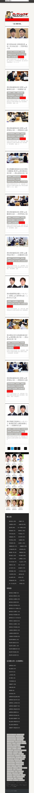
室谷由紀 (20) (12, 693)
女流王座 (20, 496)
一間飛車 (9, 748)
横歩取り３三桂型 (11, 762)
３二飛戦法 (16, 780)
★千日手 (9, 388)
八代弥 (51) (21, 580)
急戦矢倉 (23, 755)
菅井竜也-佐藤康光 (11, 220)
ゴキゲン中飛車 (17, 745)
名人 (14, 462)
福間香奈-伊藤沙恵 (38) (14, 709)
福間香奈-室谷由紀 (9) (14, 715)
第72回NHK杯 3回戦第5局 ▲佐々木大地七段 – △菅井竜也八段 (17, 46)
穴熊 (16, 771)
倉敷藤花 (20, 508)
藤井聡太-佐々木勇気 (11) (15, 608)
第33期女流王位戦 (15, 342)
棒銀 (24, 757)
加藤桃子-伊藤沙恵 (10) (14, 727)
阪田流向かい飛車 (20, 776)
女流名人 (8, 508)
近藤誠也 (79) (12, 536)
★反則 (14, 743)
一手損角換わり (21, 746)
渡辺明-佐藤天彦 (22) (14, 642)
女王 (14, 496)
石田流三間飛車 (11, 771)
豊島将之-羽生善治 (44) (14, 627)
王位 (21, 462)
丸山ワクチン (17, 750)
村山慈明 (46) (12, 577)
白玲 (21, 485)
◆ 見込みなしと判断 (12, 739)
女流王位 (14, 508)
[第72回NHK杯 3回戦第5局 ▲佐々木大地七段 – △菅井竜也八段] (17, 38)
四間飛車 (25, 345)
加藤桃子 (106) (12, 684)
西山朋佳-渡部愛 (11, 345)
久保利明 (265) (12, 574)
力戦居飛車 (10, 752)
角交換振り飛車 (17, 434)
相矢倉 (21, 767)
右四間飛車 (16, 752)
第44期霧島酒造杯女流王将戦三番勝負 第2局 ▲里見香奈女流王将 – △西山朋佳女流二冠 (17, 171)
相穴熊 (25, 767)
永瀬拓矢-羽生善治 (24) (14, 636)
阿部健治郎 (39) (12, 580)
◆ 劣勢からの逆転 (11, 736)
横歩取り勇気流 (11, 760)
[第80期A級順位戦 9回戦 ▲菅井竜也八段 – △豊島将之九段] (17, 371)
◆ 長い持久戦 (20, 739)
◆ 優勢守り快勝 (20, 136)
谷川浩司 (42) (12, 568)
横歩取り (22, 759)
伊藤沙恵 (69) (12, 687)
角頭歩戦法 (10, 776)
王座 (8, 474)
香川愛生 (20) (12, 678)
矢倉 (14, 769)
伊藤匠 (20, 475)
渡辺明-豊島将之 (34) (14, 639)
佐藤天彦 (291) (22, 524)
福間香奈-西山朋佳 (16, 176)
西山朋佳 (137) (12, 668)
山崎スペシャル (11, 755)
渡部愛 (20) (11, 690)
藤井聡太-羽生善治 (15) (14, 614)
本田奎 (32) (21, 583)
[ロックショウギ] (17, 18)
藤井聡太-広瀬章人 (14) (14, 611)
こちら (14, 786)
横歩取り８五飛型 (11, 764)
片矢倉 (9, 766)
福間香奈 (9, 176)
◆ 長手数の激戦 (20, 386)
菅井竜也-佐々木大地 (12, 54)
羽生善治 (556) (22, 555)
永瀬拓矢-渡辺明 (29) (14, 633)
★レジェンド (18, 741)
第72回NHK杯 (16, 51)
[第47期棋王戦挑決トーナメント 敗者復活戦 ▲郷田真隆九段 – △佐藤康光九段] (17, 415)
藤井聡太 (23, 258)
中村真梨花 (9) (12, 681)
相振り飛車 (14, 766)
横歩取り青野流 (18, 760)
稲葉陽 (14, 92)
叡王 (21, 474)
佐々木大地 (10, 51)
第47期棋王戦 (24, 428)
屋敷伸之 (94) (12, 564)
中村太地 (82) (12, 533)
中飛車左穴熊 (10, 750)
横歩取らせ (16, 759)
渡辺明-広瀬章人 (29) (14, 645)
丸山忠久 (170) (22, 561)
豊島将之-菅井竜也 (11, 136)
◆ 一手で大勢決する (21, 54)
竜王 (8, 462)
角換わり (23, 774)
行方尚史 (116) (22, 571)
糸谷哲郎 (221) (21, 536)
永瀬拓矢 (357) (12, 524)
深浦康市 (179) (21, 568)
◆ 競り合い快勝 (11, 181)
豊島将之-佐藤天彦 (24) (14, 620)
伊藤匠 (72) (21, 521)
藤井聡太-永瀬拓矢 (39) (14, 599)
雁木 (15, 778)
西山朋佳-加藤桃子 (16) (14, 718)
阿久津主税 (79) (12, 561)
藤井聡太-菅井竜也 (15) (14, 605)
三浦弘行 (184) (12, 558)
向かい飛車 (10, 97)
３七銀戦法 (20, 778)
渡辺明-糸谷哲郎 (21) (14, 655)
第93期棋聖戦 (15, 301)
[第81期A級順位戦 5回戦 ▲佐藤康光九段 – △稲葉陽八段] (17, 80)
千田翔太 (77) (21, 533)
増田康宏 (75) (12, 530)
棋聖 (14, 485)
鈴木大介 (21, 301)
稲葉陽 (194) (22, 540)
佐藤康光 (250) (23, 546)
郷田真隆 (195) (12, 571)
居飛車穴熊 (21, 753)
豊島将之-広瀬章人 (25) (14, 624)
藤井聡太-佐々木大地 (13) (15, 617)
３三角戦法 (10, 780)
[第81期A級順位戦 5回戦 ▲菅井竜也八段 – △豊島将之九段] (17, 121)
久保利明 (9, 301)
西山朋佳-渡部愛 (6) (13, 724)
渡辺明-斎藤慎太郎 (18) (14, 648)
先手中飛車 (10, 138)
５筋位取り (22, 780)
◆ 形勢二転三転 (19, 95)
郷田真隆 (9, 431)
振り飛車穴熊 (14, 56)
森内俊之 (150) (12, 555)
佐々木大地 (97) (12, 583)
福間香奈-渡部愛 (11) (14, 712)
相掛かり (19, 766)
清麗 (8, 496)
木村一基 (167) (21, 564)
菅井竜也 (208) (12, 540)
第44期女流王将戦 (11, 179)
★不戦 (23, 741)
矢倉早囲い (19, 769)
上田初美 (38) (12, 674)
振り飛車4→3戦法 (11, 757)
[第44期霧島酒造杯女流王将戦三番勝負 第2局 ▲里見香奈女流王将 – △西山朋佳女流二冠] (17, 162)
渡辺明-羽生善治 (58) (14, 652)
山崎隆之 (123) (22, 558)
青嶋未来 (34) (22, 552)
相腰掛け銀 (10, 769)
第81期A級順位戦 (11, 95)
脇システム (21, 771)
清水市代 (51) (12, 671)
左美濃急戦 (17, 755)
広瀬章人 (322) (21, 543)
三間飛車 (9, 222)
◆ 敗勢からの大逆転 (12, 738)
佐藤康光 (9, 92)
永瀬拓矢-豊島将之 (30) (14, 630)
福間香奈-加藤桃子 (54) (14, 706)
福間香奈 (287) (12, 665)
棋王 (14, 474)
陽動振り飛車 (10, 778)
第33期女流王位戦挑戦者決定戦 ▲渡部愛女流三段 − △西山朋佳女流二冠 (17, 337)
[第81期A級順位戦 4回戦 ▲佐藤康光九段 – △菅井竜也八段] (17, 205)
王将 (8, 485)
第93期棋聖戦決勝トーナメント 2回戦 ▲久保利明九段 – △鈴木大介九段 (17, 296)
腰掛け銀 (9, 773)
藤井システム (15, 773)
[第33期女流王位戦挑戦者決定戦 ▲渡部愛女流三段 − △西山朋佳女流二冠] (17, 328)
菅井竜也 (22, 51)
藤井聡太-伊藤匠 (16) (14, 592)
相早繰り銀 (10, 767)
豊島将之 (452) (21, 530)
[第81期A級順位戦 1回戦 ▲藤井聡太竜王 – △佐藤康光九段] (17, 246)
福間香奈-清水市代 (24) (14, 699)
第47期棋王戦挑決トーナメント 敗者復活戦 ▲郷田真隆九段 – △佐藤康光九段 (17, 423)
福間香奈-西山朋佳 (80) (14, 696)
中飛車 (9, 56)
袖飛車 (21, 773)
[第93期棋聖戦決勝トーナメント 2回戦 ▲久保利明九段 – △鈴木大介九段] (17, 287)
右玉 (20, 752)
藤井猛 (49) (21, 574)
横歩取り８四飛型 (19, 764)
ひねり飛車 (10, 745)
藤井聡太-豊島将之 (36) (14, 596)
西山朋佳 (18, 179)
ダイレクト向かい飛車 (12, 746)
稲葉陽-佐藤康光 (20, 92)
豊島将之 (23, 133)
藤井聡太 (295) (12, 521)
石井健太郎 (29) (12, 549)
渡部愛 (9, 342)
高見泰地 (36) (22, 549)
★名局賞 (18, 743)
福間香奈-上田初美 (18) (14, 702)
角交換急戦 (10, 774)
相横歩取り (16, 767)
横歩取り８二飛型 (19, 762)
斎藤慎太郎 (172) (13, 546)
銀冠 (14, 776)
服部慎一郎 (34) (12, 552)
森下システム (10, 759)
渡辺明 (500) (12, 527)
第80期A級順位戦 (11, 383)
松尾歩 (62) (20, 577)
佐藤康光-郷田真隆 (16, 428)
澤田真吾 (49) (12, 543)
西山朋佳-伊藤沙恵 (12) (14, 721)
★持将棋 (24, 743)
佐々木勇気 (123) (22, 527)
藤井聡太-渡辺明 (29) (14, 602)
